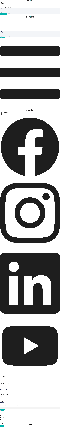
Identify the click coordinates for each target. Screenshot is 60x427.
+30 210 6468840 (2, 413)
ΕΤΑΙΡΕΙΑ (2, 3)
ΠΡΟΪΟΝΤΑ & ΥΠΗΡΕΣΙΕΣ (4, 4)
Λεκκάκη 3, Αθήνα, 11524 (3, 421)
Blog (2, 6)
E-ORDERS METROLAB (4, 11)
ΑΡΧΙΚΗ (2, 2)
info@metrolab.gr (2, 417)
